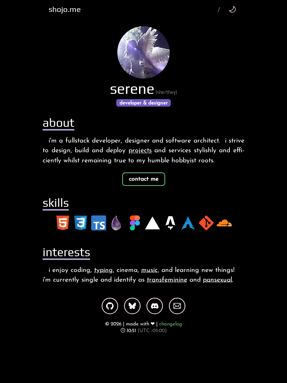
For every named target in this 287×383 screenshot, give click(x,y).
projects (140, 150)
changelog (170, 324)
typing (103, 270)
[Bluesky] (132, 306)
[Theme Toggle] (232, 9)
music (149, 270)
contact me (143, 179)
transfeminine (167, 280)
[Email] (177, 306)
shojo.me (65, 9)
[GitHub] (110, 306)
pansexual (217, 280)
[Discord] (154, 306)
